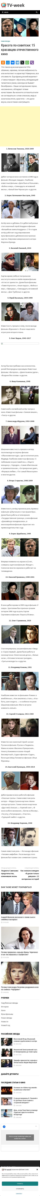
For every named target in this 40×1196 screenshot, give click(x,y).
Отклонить (20, 1189)
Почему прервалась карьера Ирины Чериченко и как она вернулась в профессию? (19, 953)
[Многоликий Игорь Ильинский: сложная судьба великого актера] (6, 1039)
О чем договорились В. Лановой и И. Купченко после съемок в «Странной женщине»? (25, 1100)
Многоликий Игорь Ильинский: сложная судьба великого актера (25, 1040)
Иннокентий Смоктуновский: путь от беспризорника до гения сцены (25, 1051)
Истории (5, 1006)
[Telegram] (17, 62)
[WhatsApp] (27, 62)
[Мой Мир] (8, 62)
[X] (22, 62)
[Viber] (32, 62)
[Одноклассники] (3, 62)
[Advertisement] (20, 126)
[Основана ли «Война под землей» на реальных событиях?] (6, 1088)
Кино (3, 1010)
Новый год (5, 1025)
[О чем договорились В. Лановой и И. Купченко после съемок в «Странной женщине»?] (6, 1098)
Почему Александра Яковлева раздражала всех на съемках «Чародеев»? (20, 988)
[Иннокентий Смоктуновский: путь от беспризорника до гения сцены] (6, 1050)
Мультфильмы (7, 1014)
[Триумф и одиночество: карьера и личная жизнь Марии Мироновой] (6, 1061)
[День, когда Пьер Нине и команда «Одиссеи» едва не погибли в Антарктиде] (6, 1110)
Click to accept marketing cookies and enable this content (20, 1137)
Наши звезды (5, 41)
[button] (37, 1169)
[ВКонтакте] (13, 62)
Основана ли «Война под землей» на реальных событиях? (25, 1089)
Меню (6, 12)
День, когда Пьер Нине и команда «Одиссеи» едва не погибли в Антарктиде (25, 1112)
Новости (4, 1021)
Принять (20, 1184)
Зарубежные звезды (9, 1003)
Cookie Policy (19, 1193)
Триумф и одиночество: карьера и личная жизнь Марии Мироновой (25, 1061)
